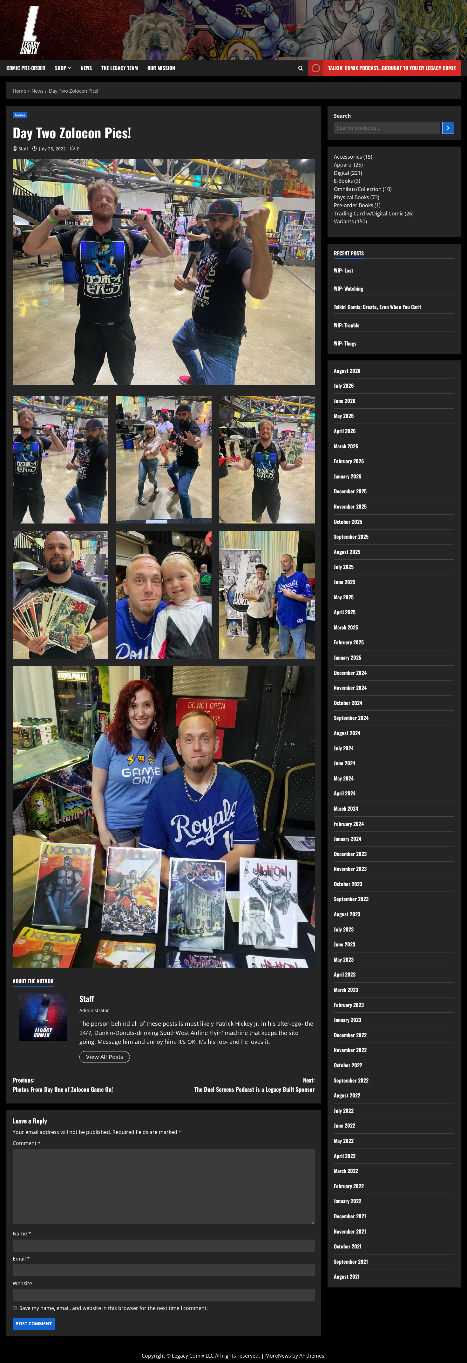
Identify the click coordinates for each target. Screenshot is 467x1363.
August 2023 (347, 914)
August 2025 (347, 552)
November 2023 (350, 868)
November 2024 (350, 687)
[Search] (448, 128)
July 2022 (344, 1110)
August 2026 (347, 370)
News (86, 68)
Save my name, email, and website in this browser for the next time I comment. (113, 1308)
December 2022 (350, 1035)
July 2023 (344, 929)
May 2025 (344, 597)
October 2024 (348, 703)
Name (22, 1233)
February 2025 (349, 642)
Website (22, 1283)
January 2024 (347, 838)
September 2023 (351, 899)
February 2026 (349, 461)
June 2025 (344, 582)
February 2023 (349, 1005)
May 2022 (344, 1140)
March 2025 (346, 627)
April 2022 (344, 1156)
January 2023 (347, 1020)
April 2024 (344, 793)
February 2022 (349, 1186)
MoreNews (278, 1355)
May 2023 (344, 959)
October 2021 (348, 1246)
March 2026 (346, 446)
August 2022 (347, 1095)
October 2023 (348, 884)
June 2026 (344, 401)
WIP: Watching (348, 288)
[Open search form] (300, 68)
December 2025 (350, 491)
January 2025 (347, 657)
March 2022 (346, 1171)
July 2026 (344, 385)
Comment (27, 1143)
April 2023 (344, 974)
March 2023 (346, 989)
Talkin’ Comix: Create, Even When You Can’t (377, 307)
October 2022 (348, 1065)
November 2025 (350, 506)
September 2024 (351, 717)
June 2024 (344, 763)
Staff (23, 149)
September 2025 (351, 536)
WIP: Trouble (347, 325)
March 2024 (346, 808)
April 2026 (345, 431)
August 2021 (347, 1276)
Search (342, 115)
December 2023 (350, 854)
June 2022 (344, 1125)
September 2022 (351, 1080)
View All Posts (104, 1057)
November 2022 (350, 1050)
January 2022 (347, 1201)
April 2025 (344, 612)
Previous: (63, 1084)
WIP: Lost (343, 270)
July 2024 (344, 748)
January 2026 (348, 476)
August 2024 (347, 733)
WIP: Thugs (345, 343)
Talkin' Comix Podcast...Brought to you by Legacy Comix (392, 68)
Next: (254, 1084)
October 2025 (348, 521)
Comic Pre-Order (25, 68)
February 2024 (349, 823)
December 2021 (350, 1216)
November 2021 (350, 1231)
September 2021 (351, 1261)
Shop (60, 68)
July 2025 (344, 566)
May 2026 (344, 415)
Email (21, 1258)
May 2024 (344, 778)
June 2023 (344, 944)
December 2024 (350, 672)
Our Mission (161, 68)
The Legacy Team (119, 68)
